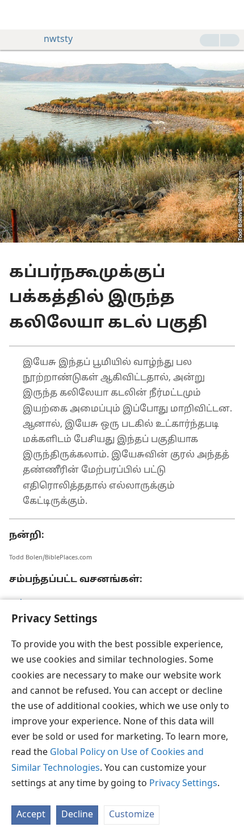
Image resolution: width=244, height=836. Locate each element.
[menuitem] (17, 14)
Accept (30, 815)
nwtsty (58, 39)
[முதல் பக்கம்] (17, 14)
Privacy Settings (183, 784)
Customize (131, 815)
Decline (77, 815)
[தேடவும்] (230, 15)
